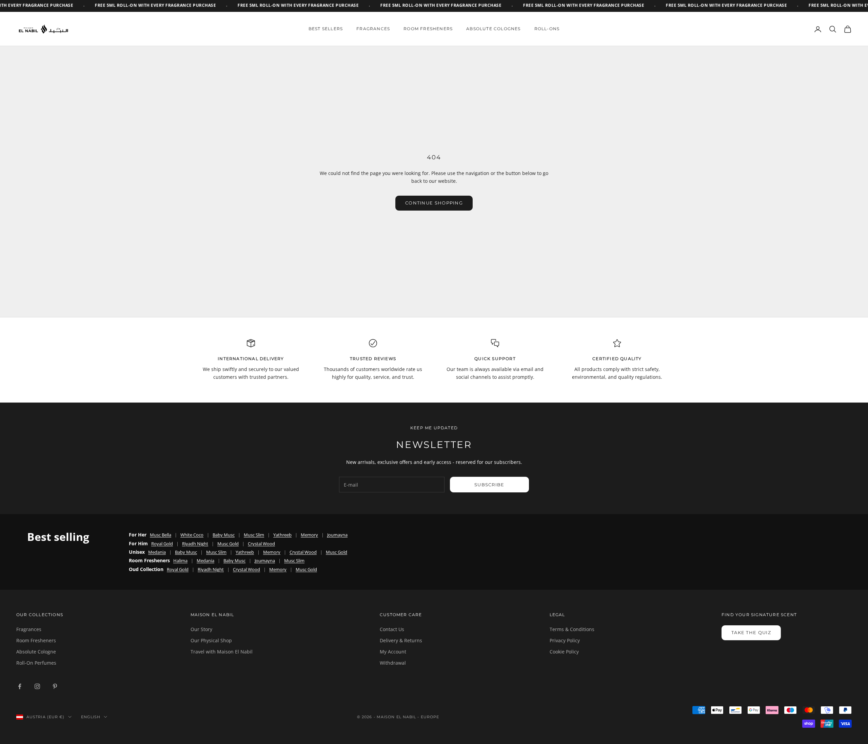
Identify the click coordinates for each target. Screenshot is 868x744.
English (91, 716)
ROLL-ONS (547, 28)
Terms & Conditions (572, 629)
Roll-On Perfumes (36, 663)
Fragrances (28, 629)
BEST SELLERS (326, 28)
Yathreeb (282, 535)
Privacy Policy (565, 640)
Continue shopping (434, 202)
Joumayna (337, 535)
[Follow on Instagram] (37, 686)
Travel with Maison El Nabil (222, 651)
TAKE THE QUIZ (751, 632)
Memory (309, 535)
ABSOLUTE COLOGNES (493, 28)
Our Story (201, 629)
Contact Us (392, 629)
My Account (393, 651)
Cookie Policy (564, 651)
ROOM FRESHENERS (428, 28)
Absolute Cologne (36, 651)
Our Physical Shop (211, 640)
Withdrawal (393, 663)
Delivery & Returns (401, 640)
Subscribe (489, 484)
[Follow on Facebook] (19, 686)
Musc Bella (160, 535)
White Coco (191, 535)
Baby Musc (224, 535)
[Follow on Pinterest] (55, 686)
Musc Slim (254, 535)
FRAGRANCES (373, 28)
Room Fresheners (36, 640)
